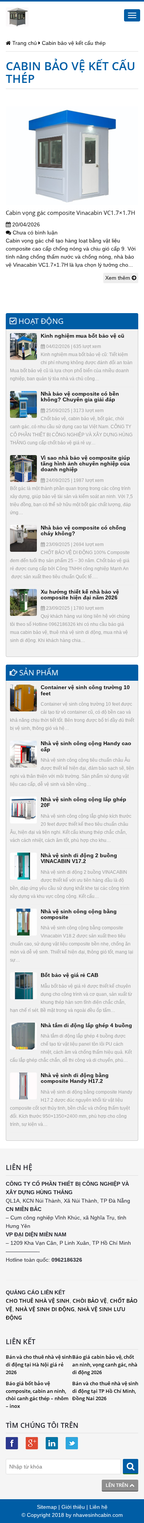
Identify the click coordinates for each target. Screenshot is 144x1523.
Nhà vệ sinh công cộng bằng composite (79, 914)
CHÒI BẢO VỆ (90, 1300)
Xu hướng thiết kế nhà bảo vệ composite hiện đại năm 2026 (80, 595)
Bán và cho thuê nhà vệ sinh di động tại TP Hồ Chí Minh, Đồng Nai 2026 (105, 1391)
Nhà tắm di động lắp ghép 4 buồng (86, 1025)
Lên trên (117, 1485)
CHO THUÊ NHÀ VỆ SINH (38, 1300)
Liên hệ (98, 1507)
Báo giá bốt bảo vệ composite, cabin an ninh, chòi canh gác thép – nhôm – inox (37, 1394)
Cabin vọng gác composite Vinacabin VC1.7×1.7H (70, 212)
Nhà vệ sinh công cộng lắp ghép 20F (83, 802)
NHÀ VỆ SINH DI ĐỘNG (44, 1309)
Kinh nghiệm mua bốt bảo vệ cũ (82, 336)
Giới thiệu (73, 1507)
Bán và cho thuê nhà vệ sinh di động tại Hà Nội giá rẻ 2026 (39, 1364)
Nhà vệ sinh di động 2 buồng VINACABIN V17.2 (79, 858)
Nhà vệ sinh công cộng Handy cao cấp (86, 746)
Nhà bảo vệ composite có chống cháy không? (83, 530)
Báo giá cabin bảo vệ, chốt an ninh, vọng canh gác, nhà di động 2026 (104, 1364)
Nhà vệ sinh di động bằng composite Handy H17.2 (75, 1078)
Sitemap (47, 1507)
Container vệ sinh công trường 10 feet (85, 690)
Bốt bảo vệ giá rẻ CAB (69, 975)
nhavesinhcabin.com (98, 1515)
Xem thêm (118, 278)
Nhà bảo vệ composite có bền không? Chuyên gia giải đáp (80, 397)
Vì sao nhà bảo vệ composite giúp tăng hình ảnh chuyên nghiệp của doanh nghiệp (85, 464)
